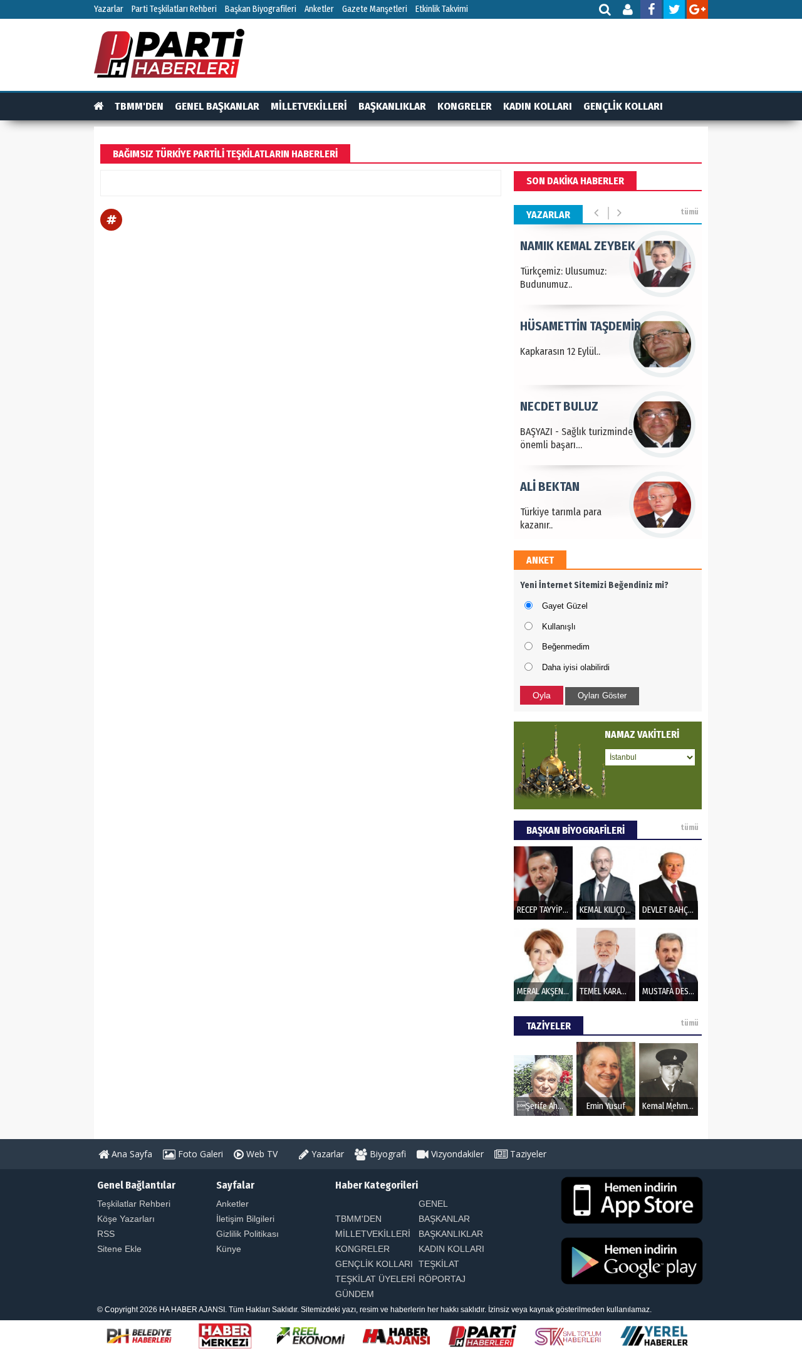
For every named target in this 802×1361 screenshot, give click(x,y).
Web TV (261, 1154)
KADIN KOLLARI (537, 106)
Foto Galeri (199, 1154)
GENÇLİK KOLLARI (623, 106)
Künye (228, 1249)
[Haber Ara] (605, 11)
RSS (106, 1234)
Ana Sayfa (130, 1154)
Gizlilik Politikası (247, 1234)
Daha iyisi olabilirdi (576, 667)
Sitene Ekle (119, 1249)
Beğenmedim (566, 646)
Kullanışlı (559, 626)
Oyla (542, 695)
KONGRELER (464, 106)
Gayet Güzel (565, 606)
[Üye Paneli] (628, 11)
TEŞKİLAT (439, 1264)
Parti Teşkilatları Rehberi (174, 9)
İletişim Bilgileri (245, 1219)
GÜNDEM (354, 1294)
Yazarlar (108, 9)
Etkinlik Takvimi (441, 9)
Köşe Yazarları (126, 1219)
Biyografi (386, 1154)
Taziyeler (527, 1154)
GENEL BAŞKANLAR (217, 106)
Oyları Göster (602, 695)
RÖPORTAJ (442, 1279)
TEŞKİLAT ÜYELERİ (375, 1279)
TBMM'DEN (139, 106)
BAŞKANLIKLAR (392, 106)
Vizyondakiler (456, 1154)
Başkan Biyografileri (260, 9)
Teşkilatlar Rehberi (133, 1204)
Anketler (319, 9)
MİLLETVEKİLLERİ (309, 106)
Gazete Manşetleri (374, 9)
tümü (689, 212)
